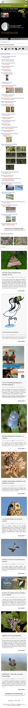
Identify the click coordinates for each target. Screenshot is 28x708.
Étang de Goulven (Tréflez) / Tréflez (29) (8, 101)
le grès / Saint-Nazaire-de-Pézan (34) (8, 120)
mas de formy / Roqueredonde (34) (7, 130)
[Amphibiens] (16, 49)
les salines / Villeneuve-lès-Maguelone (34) (9, 127)
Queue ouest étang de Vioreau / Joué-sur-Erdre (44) (11, 182)
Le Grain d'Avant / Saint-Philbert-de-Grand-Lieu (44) (11, 178)
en (26, 5)
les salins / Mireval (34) (5, 123)
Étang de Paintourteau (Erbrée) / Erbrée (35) (9, 133)
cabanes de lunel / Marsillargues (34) (8, 114)
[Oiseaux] (2, 49)
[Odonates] (19, 49)
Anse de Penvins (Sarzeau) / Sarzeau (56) (9, 214)
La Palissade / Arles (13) (5, 69)
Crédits (19, 700)
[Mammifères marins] (9, 49)
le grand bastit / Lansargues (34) (7, 117)
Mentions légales (10, 700)
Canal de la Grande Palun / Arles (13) (8, 63)
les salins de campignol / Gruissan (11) (8, 56)
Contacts (15, 700)
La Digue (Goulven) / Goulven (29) (7, 104)
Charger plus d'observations (14, 228)
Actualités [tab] (3, 247)
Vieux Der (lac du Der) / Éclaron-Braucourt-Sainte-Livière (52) (13, 201)
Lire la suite (21, 290)
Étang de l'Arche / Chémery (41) (7, 175)
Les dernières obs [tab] (4, 42)
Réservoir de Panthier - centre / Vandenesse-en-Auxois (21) (12, 98)
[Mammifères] (5, 49)
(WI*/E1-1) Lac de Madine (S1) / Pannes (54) (9, 204)
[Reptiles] (12, 49)
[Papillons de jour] (23, 49)
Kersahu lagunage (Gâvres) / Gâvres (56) (9, 223)
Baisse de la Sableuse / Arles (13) (7, 59)
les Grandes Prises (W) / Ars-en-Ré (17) (8, 85)
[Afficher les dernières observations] (7, 44)
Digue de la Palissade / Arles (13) (7, 66)
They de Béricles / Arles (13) (6, 82)
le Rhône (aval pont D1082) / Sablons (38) (9, 144)
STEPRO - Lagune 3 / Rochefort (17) (8, 94)
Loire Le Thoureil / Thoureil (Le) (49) (8, 192)
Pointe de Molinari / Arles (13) (6, 72)
